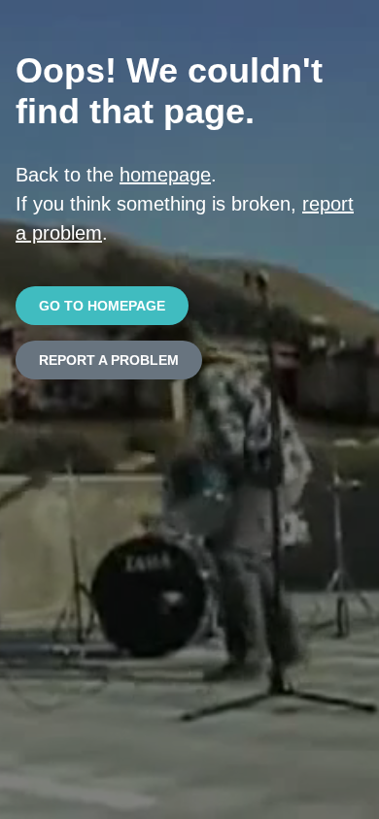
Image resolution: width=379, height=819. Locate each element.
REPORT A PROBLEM (109, 360)
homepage (165, 174)
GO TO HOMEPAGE (102, 305)
